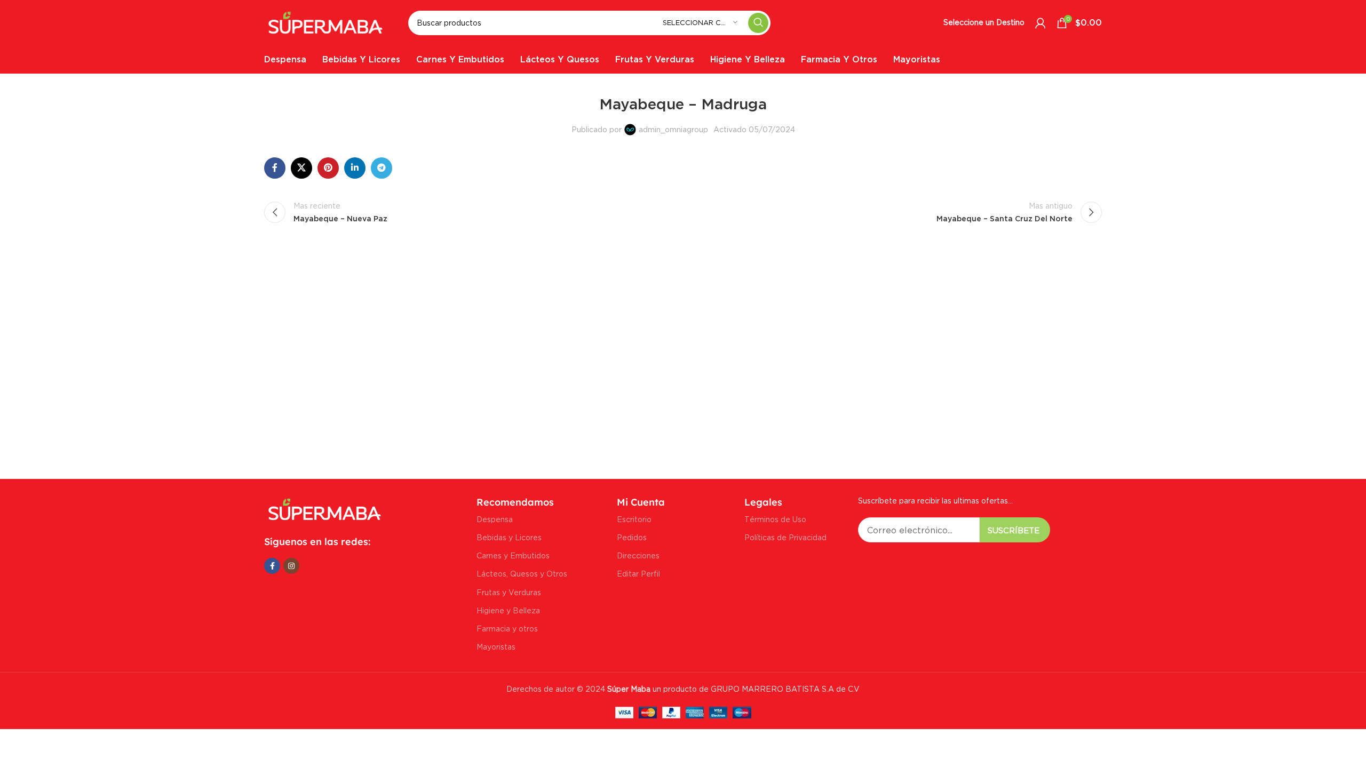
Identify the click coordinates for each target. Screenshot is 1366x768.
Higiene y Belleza (508, 610)
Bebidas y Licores (509, 537)
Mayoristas (495, 647)
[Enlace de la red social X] (301, 168)
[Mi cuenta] (1040, 23)
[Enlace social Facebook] (274, 168)
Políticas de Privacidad (785, 537)
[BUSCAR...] (758, 23)
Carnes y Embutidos (513, 555)
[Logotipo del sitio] (325, 22)
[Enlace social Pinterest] (328, 168)
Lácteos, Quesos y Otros (521, 574)
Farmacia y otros (507, 629)
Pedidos (632, 537)
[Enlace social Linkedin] (355, 168)
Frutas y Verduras (508, 592)
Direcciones (638, 555)
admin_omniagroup (673, 129)
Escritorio (634, 519)
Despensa (494, 519)
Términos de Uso (775, 519)
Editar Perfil (638, 574)
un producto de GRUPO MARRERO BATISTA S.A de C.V (732, 689)
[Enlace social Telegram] (381, 168)
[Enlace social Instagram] (291, 566)
